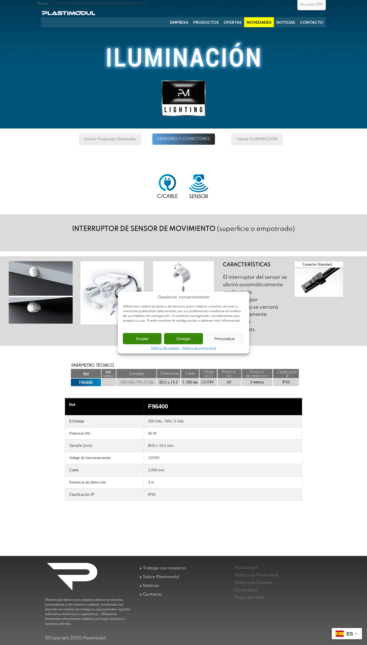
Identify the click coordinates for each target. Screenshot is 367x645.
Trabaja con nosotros (164, 568)
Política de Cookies (253, 583)
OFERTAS (233, 22)
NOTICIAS (285, 22)
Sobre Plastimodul (161, 577)
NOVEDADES (259, 22)
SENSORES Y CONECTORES (183, 139)
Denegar (183, 338)
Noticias (151, 586)
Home (42, 4)
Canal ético (246, 590)
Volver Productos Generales (110, 139)
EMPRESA (179, 22)
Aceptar (142, 338)
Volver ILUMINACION (256, 139)
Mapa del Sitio (249, 598)
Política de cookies (165, 348)
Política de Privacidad (256, 575)
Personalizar (224, 338)
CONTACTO (311, 22)
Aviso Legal (246, 568)
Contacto (152, 594)
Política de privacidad (199, 348)
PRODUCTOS (206, 22)
